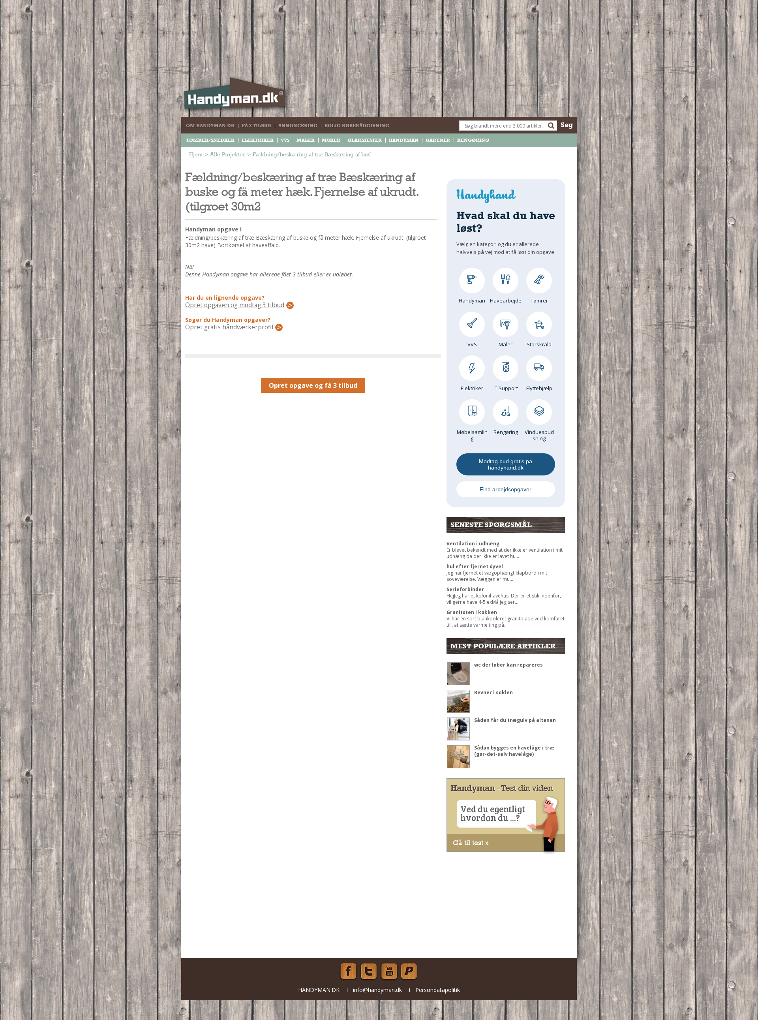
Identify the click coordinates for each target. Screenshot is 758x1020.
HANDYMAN (403, 140)
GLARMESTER (364, 140)
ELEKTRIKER (258, 140)
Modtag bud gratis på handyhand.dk (505, 464)
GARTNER (438, 140)
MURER (331, 140)
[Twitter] (368, 971)
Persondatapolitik (437, 990)
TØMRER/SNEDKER (210, 140)
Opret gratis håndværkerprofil (229, 327)
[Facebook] (348, 971)
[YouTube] (389, 971)
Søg (567, 124)
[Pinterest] (409, 971)
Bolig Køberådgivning (357, 125)
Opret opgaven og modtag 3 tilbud (234, 305)
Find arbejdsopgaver (505, 489)
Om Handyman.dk (210, 125)
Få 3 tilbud (256, 125)
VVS (285, 140)
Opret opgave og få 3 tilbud (313, 385)
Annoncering (297, 125)
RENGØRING (473, 140)
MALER (305, 140)
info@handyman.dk (377, 990)
